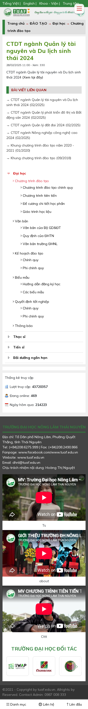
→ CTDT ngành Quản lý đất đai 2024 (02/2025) (43, 125)
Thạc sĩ (19, 337)
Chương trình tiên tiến (39, 195)
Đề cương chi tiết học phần (43, 203)
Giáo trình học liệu (36, 211)
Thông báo (23, 326)
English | (29, 3)
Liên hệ (48, 704)
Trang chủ (15, 23)
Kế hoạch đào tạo (28, 253)
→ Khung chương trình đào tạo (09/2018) (38, 158)
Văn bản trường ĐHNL (39, 244)
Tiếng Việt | (12, 3)
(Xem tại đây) (32, 77)
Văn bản (21, 221)
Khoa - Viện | (49, 3)
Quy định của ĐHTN (38, 236)
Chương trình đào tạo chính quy (47, 187)
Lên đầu (75, 704)
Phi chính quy (33, 268)
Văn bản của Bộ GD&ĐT (41, 228)
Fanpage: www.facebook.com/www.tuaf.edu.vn (40, 452)
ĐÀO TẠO (38, 23)
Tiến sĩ (18, 347)
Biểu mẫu (21, 277)
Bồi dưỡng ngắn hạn (30, 357)
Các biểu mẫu (33, 292)
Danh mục (17, 704)
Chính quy (30, 260)
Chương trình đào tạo (31, 181)
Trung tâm (71, 3)
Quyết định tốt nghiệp (31, 301)
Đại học (59, 23)
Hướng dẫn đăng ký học (41, 284)
